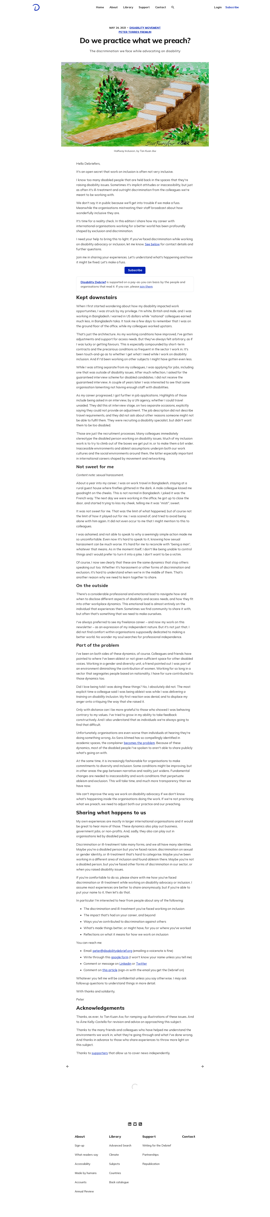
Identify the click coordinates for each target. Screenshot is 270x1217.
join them (146, 286)
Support (144, 7)
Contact (160, 7)
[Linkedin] (129, 1124)
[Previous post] (69, 1066)
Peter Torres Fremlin (135, 32)
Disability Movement (145, 27)
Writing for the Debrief (156, 1145)
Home (100, 7)
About (113, 7)
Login (218, 7)
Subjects (114, 1164)
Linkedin (125, 963)
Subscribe (232, 7)
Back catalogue (119, 1182)
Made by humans (86, 1173)
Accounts (81, 1182)
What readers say (86, 1154)
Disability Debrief (93, 282)
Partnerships (150, 1154)
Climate (114, 1154)
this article (109, 970)
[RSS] (140, 1124)
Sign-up (79, 1145)
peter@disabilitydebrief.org (112, 951)
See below (152, 244)
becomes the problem (139, 743)
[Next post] (201, 1066)
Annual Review (84, 1191)
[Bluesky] (135, 1124)
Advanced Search (120, 1145)
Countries (115, 1173)
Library (128, 7)
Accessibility (82, 1164)
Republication (151, 1164)
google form (119, 957)
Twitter (141, 963)
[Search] (173, 7)
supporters (100, 1053)
